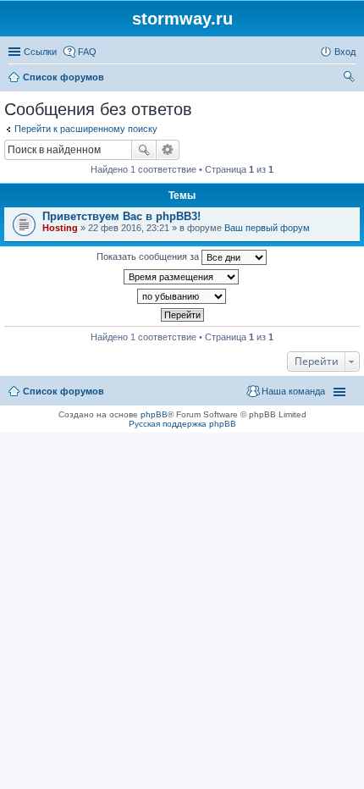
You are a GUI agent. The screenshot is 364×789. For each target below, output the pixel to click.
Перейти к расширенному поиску (85, 129)
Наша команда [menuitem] (293, 391)
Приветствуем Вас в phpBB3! (121, 216)
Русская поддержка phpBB (182, 423)
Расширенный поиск (168, 150)
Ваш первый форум (267, 228)
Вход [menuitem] (345, 52)
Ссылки (40, 52)
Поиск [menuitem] (350, 79)
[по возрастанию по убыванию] (182, 296)
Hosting (60, 228)
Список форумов (63, 391)
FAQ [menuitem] (87, 52)
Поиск (144, 150)
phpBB (154, 414)
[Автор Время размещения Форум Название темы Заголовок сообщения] (182, 276)
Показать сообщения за (149, 256)
